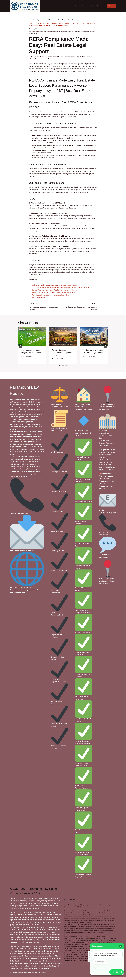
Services (100, 6)
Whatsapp (111, 6)
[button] (120, 931)
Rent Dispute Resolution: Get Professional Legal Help (50, 295)
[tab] (59, 365)
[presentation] (32, 336)
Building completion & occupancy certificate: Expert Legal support (54, 285)
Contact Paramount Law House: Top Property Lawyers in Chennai (54, 290)
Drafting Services (36, 23)
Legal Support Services (74, 23)
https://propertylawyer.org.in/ (23, 587)
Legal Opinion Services (54, 23)
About (77, 6)
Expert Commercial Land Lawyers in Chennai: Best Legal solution (54, 292)
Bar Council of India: (39, 297)
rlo (23, 356)
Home (70, 6)
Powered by (89, 942)
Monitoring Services (62, 25)
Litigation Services (44, 25)
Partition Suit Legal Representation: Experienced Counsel (63, 352)
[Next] (105, 346)
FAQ (92, 6)
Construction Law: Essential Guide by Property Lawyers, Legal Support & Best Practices (62, 287)
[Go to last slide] (20, 346)
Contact (85, 6)
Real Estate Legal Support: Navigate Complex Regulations (81, 306)
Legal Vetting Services (77, 31)
